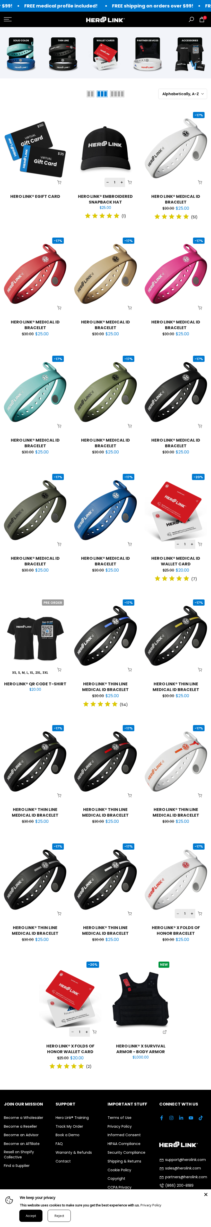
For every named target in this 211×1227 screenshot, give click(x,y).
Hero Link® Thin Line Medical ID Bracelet (105, 687)
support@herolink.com (185, 1159)
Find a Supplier (17, 1165)
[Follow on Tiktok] (200, 1118)
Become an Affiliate (22, 1143)
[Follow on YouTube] (191, 1118)
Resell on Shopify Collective (19, 1155)
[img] (102, 216)
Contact (63, 1161)
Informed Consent (124, 1135)
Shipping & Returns (124, 1161)
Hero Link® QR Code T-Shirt (35, 684)
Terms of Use (119, 1117)
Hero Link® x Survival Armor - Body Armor (140, 1049)
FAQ (59, 1143)
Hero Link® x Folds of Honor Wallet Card (70, 1049)
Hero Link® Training (72, 1117)
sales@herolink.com (183, 1168)
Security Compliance (126, 1152)
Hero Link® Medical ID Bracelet (175, 199)
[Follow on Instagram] (171, 1118)
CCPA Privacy (119, 1187)
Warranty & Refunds (74, 1152)
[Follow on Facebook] (161, 1118)
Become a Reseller (20, 1126)
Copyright (116, 1178)
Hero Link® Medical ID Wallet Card (175, 561)
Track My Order (69, 1126)
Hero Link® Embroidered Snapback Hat (105, 199)
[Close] (205, 1194)
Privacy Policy (120, 1126)
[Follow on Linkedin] (181, 1118)
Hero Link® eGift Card (35, 196)
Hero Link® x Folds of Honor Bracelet (176, 930)
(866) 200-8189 (179, 1185)
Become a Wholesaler (23, 1117)
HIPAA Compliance (124, 1143)
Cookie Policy (119, 1170)
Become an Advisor (21, 1135)
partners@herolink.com (186, 1177)
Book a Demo (68, 1135)
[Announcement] (132, 6)
